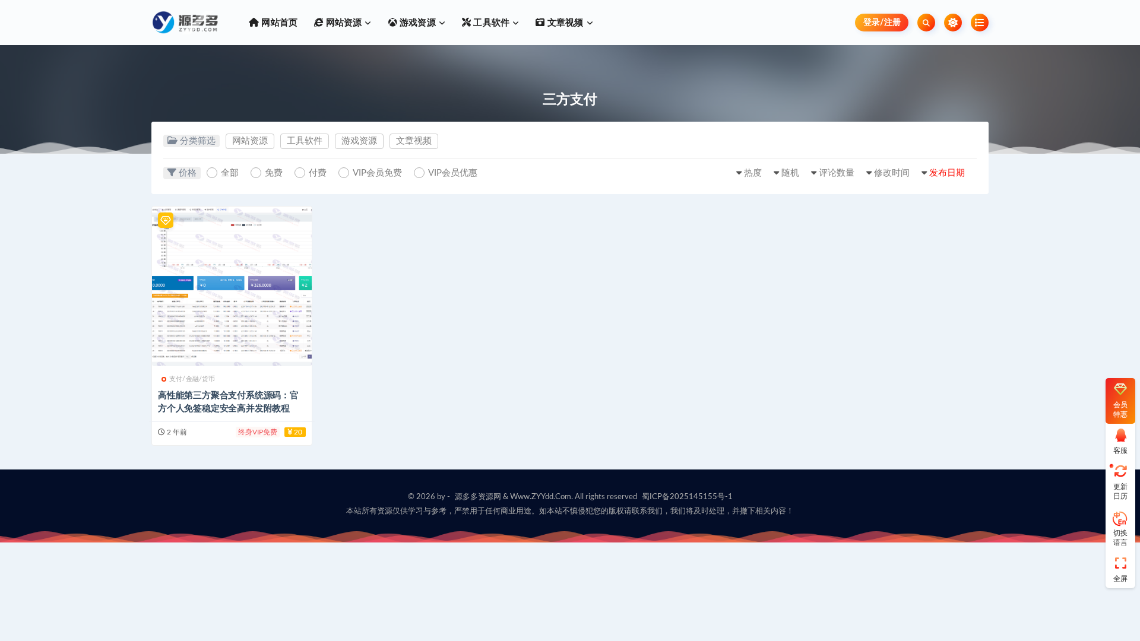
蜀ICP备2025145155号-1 (687, 497)
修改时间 (892, 173)
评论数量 (836, 173)
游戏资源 (359, 141)
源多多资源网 (478, 497)
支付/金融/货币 (192, 379)
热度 (753, 173)
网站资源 (250, 141)
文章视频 (414, 141)
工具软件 (304, 141)
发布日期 (947, 173)
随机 (790, 173)
